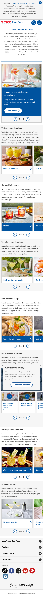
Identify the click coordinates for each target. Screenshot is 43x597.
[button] (21, 541)
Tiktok (5, 571)
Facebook (11, 571)
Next (28, 119)
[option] (21, 90)
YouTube (25, 571)
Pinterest (32, 571)
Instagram (5, 576)
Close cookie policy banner (40, 2)
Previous (15, 119)
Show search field (33, 22)
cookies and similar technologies (22, 3)
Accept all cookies (21, 385)
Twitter (18, 571)
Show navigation (39, 22)
